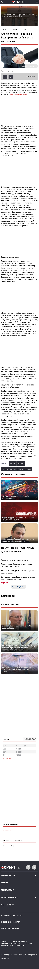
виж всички (7, 831)
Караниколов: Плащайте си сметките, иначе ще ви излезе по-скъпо (18, 540)
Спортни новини (10, 928)
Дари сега (5, 582)
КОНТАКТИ (20, 945)
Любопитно (7, 904)
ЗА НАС (3, 941)
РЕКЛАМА (28, 943)
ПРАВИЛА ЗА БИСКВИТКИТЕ (11, 943)
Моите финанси (9, 897)
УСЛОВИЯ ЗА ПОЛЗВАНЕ (18, 941)
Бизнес (5, 882)
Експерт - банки (25, 469)
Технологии (7, 890)
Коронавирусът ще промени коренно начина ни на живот (18, 518)
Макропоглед (8, 875)
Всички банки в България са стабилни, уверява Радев (18, 627)
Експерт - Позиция (9, 469)
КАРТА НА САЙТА (7, 945)
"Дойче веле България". (18, 94)
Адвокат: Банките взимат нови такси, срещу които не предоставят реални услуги (18, 669)
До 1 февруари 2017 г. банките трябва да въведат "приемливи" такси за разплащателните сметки (19, 647)
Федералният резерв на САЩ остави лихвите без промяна (19, 16)
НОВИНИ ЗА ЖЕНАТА (10, 922)
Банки (12, 464)
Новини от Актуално (12, 915)
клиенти (21, 464)
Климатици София (9, 846)
